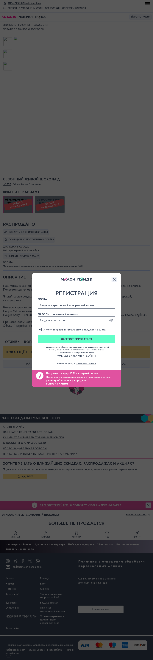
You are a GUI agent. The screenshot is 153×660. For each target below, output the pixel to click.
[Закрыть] (114, 279)
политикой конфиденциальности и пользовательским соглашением (79, 348)
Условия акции (57, 383)
